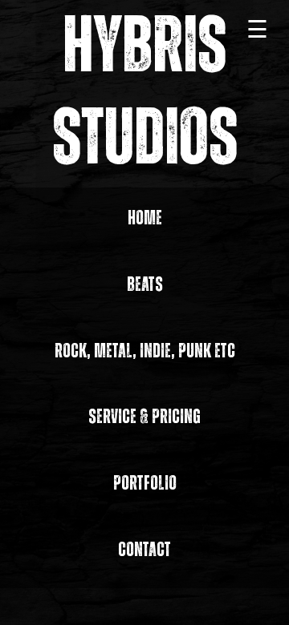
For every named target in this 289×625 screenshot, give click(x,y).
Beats (145, 285)
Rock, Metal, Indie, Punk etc (145, 351)
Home (145, 218)
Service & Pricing (144, 417)
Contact (144, 550)
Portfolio (145, 484)
